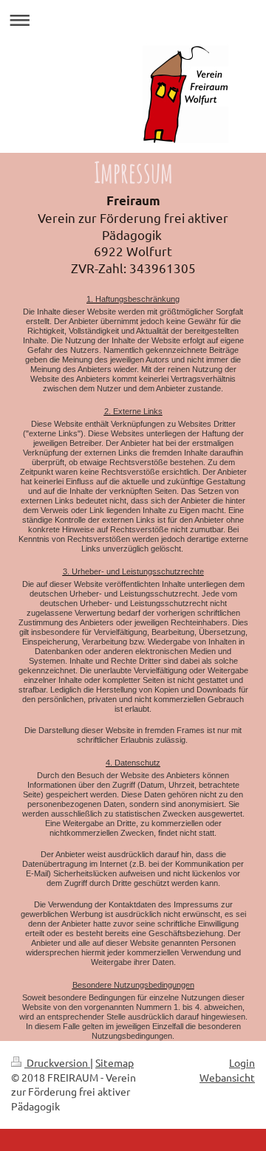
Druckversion (57, 1062)
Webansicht (227, 1077)
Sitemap (114, 1062)
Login (242, 1062)
